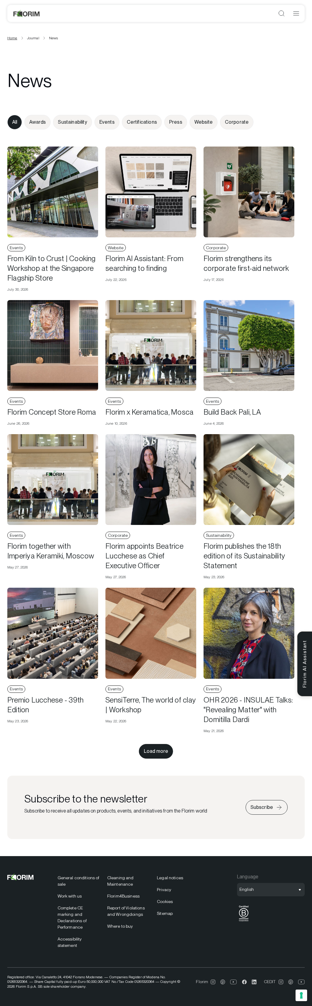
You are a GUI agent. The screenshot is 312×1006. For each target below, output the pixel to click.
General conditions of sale (78, 881)
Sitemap (165, 913)
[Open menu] (296, 13)
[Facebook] (244, 981)
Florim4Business (123, 896)
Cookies (165, 901)
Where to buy (120, 926)
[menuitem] (79, 881)
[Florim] (26, 13)
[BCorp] (243, 921)
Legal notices (170, 877)
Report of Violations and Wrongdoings (126, 911)
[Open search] (281, 13)
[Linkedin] (254, 981)
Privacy (164, 889)
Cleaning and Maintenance (120, 881)
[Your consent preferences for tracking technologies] (301, 995)
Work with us (70, 896)
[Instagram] (213, 981)
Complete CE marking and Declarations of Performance (72, 917)
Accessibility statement (70, 942)
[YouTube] (233, 981)
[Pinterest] (222, 981)
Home (12, 38)
